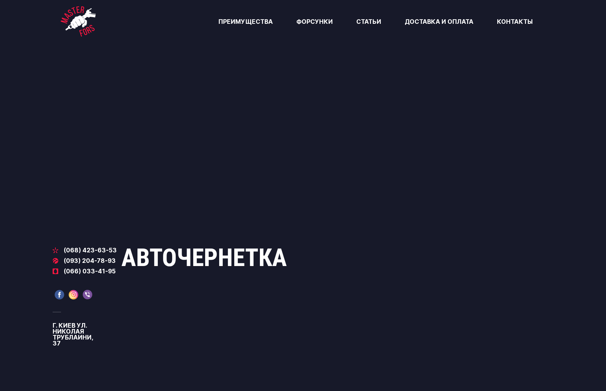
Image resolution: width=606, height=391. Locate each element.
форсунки (314, 21)
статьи (368, 21)
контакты (515, 21)
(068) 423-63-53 (90, 250)
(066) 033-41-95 (89, 271)
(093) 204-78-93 (89, 260)
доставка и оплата (439, 21)
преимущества (245, 21)
